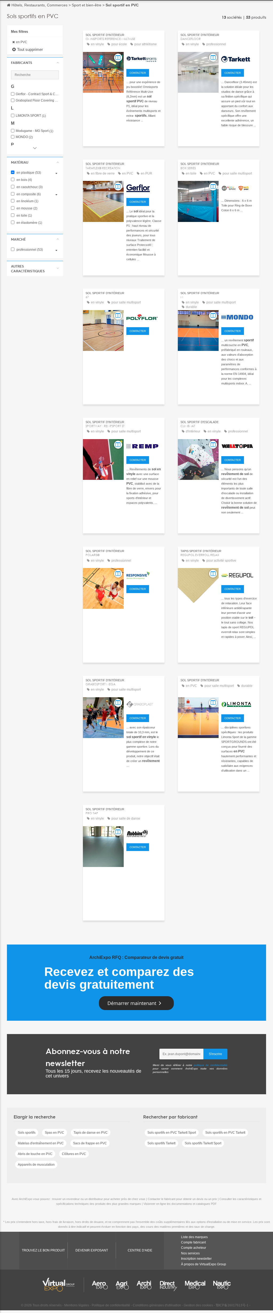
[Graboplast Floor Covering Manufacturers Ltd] (144, 704)
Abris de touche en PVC (35, 1154)
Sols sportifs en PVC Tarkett (225, 1132)
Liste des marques (194, 1237)
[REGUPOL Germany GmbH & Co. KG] (239, 574)
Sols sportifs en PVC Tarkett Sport (171, 1132)
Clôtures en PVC (74, 1154)
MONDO (24, 137)
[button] (35, 62)
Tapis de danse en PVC (91, 1132)
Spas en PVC (54, 1132)
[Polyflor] (144, 317)
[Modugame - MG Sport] (239, 187)
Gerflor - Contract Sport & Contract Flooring (37, 94)
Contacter (138, 72)
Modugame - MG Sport (34, 131)
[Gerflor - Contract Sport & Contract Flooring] (144, 187)
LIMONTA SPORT (31, 116)
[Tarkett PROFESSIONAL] (239, 58)
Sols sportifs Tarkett (161, 1143)
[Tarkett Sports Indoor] (144, 58)
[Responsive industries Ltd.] (144, 574)
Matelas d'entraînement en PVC (41, 1143)
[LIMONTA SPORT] (239, 704)
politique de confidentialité (211, 1065)
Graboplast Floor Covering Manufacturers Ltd (37, 101)
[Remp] (144, 445)
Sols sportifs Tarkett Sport (203, 1143)
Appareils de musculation (36, 1164)
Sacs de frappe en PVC (90, 1143)
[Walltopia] (239, 445)
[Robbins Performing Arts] (144, 833)
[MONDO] (239, 317)
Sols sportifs (26, 1132)
